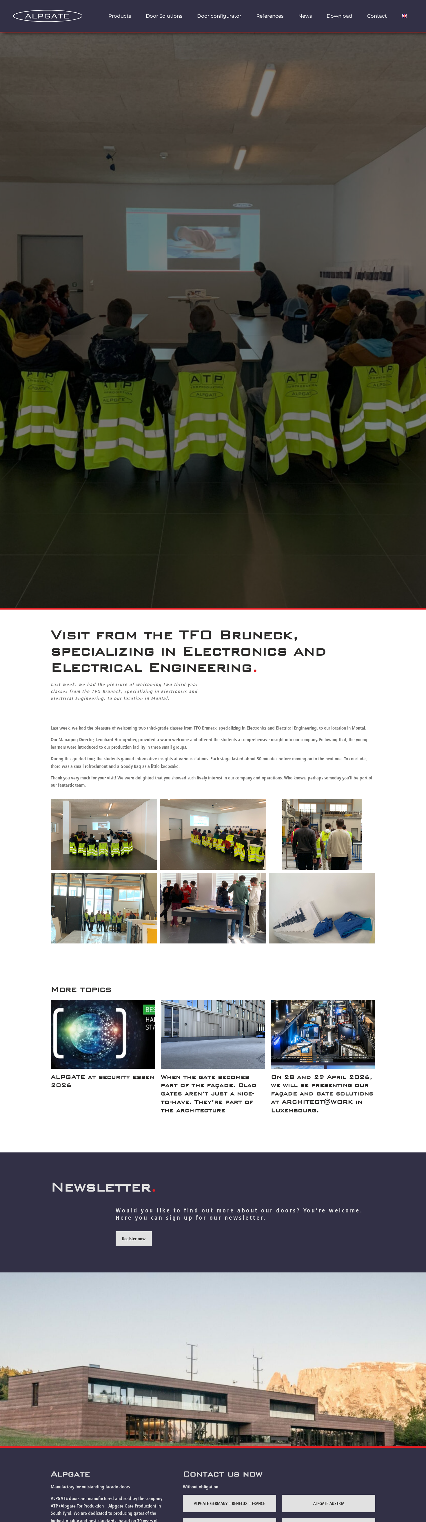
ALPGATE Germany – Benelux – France (229, 1503)
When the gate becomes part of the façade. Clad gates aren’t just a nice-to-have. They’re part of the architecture (209, 1093)
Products (119, 16)
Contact (377, 16)
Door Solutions (164, 16)
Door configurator (219, 16)
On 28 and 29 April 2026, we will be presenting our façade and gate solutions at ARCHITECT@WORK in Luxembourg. (322, 1093)
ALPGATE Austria (328, 1503)
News (305, 16)
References (269, 16)
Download (339, 16)
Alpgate (70, 1474)
